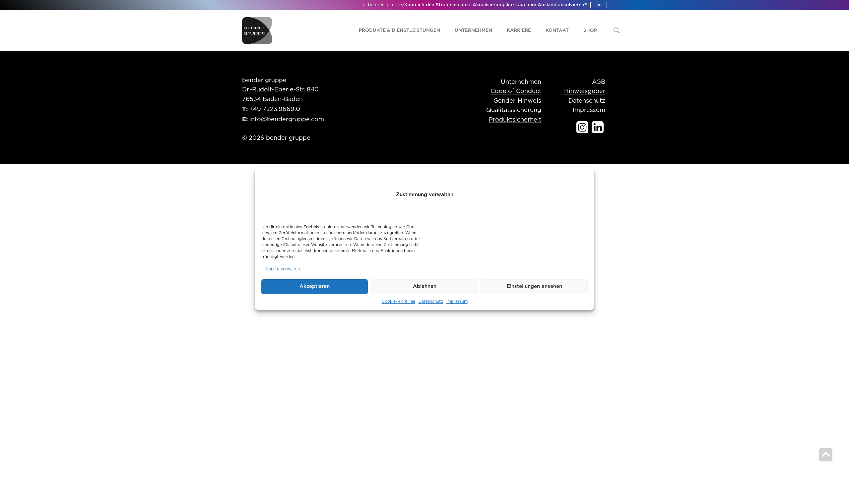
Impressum (457, 301)
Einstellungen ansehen (534, 286)
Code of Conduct (515, 91)
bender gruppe (385, 5)
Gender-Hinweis (517, 101)
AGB (598, 82)
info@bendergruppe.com (286, 120)
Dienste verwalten (282, 269)
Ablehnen (424, 286)
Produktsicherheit (515, 120)
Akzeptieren (314, 286)
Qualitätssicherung (513, 110)
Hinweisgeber (584, 91)
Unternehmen (521, 82)
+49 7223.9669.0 (274, 109)
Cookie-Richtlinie (398, 301)
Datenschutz (431, 301)
